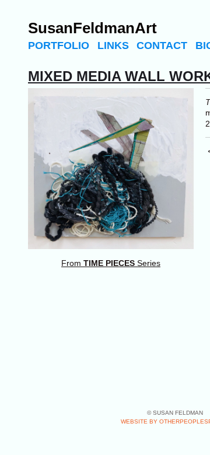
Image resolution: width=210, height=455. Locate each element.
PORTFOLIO (58, 45)
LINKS (113, 45)
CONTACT (161, 45)
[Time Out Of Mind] (111, 168)
